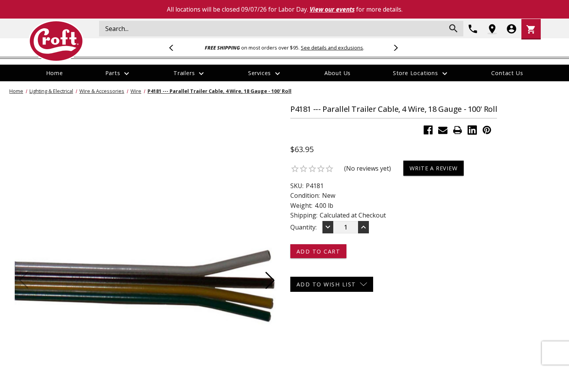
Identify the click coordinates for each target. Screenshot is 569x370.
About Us (337, 73)
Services (265, 73)
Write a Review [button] (433, 168)
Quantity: (303, 227)
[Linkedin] (472, 130)
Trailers (189, 73)
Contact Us (507, 73)
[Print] (457, 130)
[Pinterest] (487, 130)
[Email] (442, 130)
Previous (174, 48)
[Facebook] (428, 130)
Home (54, 73)
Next (394, 48)
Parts (118, 73)
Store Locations (421, 73)
